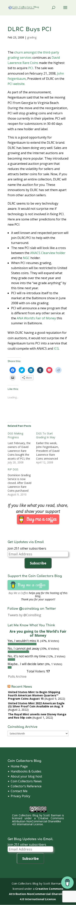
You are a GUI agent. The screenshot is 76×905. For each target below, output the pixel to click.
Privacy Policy (20, 796)
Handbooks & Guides (26, 771)
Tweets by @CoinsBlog (24, 615)
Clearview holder (53, 253)
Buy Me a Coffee (18, 593)
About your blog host (26, 776)
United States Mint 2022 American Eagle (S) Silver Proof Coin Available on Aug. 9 (36, 704)
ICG (56, 348)
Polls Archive (17, 676)
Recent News (21, 686)
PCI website (16, 84)
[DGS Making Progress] (22, 448)
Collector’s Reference (26, 786)
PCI (30, 68)
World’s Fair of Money (40, 318)
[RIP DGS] (22, 481)
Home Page (19, 766)
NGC (26, 258)
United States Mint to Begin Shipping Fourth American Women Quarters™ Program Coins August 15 (34, 695)
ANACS (35, 253)
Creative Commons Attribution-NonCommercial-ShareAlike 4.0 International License (38, 821)
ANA (20, 318)
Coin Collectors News (26, 781)
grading (31, 37)
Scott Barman (52, 815)
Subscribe (38, 563)
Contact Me (19, 791)
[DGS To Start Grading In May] (50, 448)
